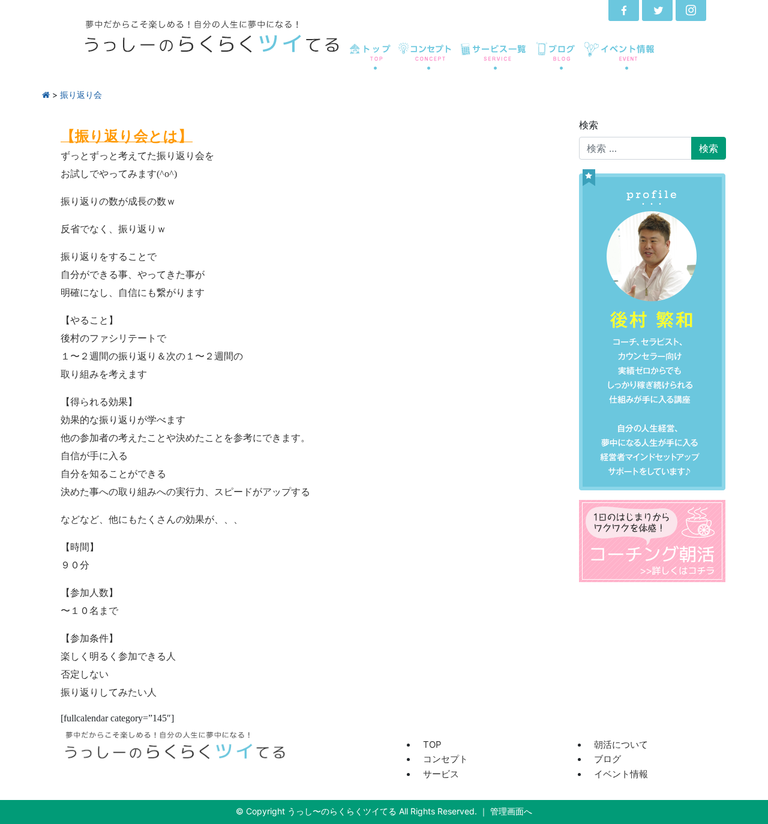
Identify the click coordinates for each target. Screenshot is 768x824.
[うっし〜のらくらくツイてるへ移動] (46, 94)
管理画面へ (511, 811)
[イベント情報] (621, 59)
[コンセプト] (425, 59)
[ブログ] (555, 59)
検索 (588, 125)
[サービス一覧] (494, 59)
